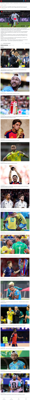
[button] (3, 3)
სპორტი (2, 45)
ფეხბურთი (6, 45)
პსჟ (13, 45)
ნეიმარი (10, 45)
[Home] (1, 1)
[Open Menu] (28, 1)
